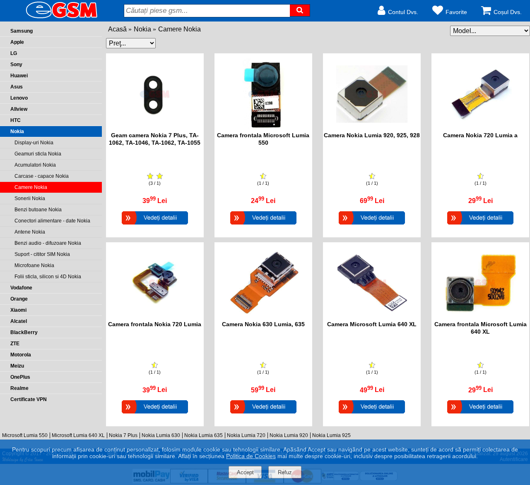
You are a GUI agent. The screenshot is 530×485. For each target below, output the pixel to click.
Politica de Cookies (251, 456)
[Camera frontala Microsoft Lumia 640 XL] (480, 414)
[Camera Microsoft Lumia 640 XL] (372, 414)
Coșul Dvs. (508, 12)
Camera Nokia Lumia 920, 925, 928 (372, 135)
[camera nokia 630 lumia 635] (263, 316)
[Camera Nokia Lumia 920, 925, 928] (372, 225)
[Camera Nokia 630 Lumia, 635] (263, 414)
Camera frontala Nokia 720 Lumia (154, 324)
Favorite (456, 12)
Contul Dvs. (403, 12)
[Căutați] (300, 10)
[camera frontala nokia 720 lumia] (154, 316)
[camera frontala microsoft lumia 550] (263, 127)
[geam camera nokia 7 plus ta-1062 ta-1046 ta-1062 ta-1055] (154, 127)
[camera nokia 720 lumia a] (480, 127)
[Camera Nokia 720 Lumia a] (480, 225)
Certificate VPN (28, 399)
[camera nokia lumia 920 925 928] (372, 127)
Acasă (117, 29)
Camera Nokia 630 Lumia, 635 (263, 324)
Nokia (142, 29)
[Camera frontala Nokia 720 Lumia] (155, 414)
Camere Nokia (179, 29)
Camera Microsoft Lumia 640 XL (372, 324)
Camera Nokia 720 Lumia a (480, 135)
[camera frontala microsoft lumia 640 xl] (480, 316)
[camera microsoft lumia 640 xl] (372, 316)
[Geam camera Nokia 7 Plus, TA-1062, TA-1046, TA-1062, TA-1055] (155, 225)
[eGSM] (52, 17)
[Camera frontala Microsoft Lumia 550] (263, 225)
